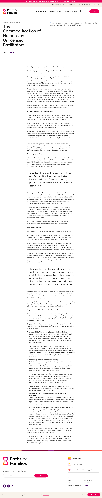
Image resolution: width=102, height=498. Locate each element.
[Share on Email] (11, 53)
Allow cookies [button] (94, 494)
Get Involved (71, 478)
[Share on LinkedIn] (11, 486)
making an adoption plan (63, 148)
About (64, 4)
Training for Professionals (84, 4)
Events (97, 4)
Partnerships (72, 4)
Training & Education (71, 11)
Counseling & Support (55, 11)
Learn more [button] (46, 495)
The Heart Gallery (56, 4)
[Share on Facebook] (8, 53)
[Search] (81, 11)
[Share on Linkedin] (13, 53)
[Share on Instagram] (8, 486)
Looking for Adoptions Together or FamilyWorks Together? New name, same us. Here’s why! (51, 1)
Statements (6, 22)
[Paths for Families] (10, 11)
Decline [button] (84, 495)
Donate (86, 485)
